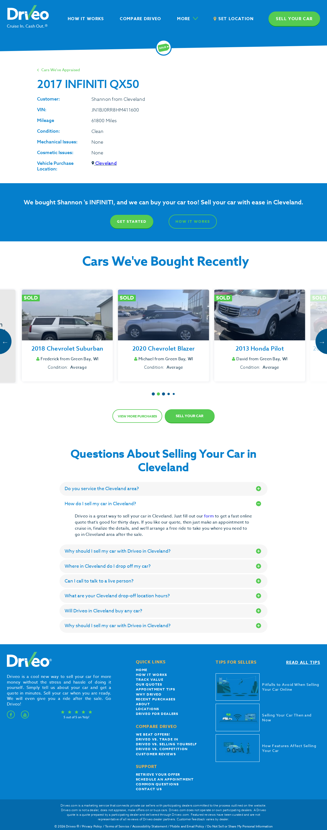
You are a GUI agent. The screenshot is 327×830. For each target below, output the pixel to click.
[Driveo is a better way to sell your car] (28, 666)
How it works (151, 674)
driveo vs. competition (162, 749)
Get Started (131, 221)
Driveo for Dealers (157, 713)
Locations (147, 709)
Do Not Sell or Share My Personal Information (240, 826)
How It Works (193, 221)
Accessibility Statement (149, 826)
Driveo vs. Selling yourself (166, 744)
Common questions (157, 784)
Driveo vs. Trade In (157, 739)
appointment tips (155, 689)
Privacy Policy (92, 826)
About (143, 704)
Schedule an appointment (165, 779)
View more (137, 416)
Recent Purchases (156, 699)
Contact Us (149, 789)
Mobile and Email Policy (187, 826)
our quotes (149, 684)
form (209, 516)
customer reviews (156, 754)
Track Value (150, 679)
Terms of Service (117, 826)
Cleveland (105, 163)
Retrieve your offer (158, 774)
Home (141, 669)
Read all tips (303, 663)
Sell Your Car (189, 416)
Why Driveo (149, 694)
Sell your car (294, 19)
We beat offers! (153, 734)
